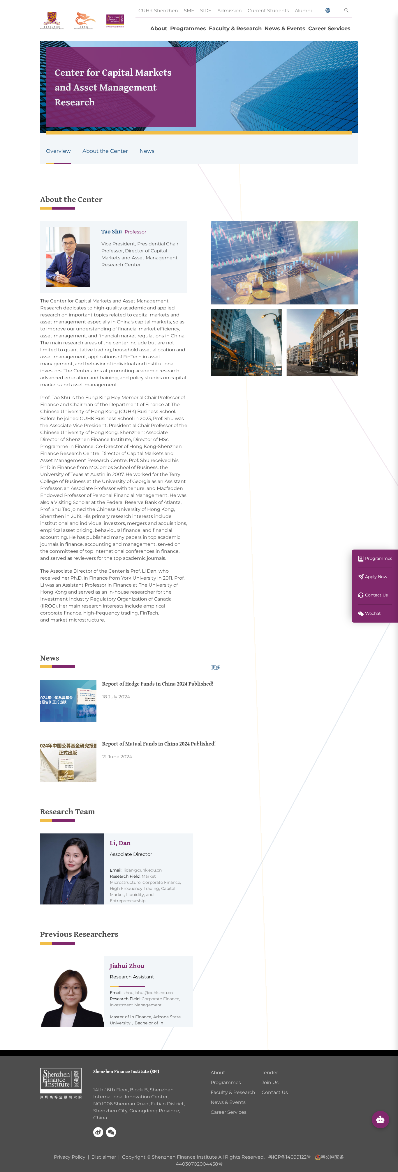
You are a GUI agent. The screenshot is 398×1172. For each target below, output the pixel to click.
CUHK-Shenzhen (158, 10)
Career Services (329, 28)
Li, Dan (120, 842)
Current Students (268, 10)
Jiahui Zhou (127, 965)
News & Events (285, 28)
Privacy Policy (70, 1157)
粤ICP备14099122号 (289, 1157)
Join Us (270, 1082)
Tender (270, 1072)
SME (189, 10)
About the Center (105, 151)
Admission (229, 10)
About (158, 28)
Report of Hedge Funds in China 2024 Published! (158, 684)
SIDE (206, 10)
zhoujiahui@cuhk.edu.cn (148, 992)
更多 (216, 667)
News (147, 151)
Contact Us (275, 1092)
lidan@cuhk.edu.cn (143, 870)
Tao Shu (111, 231)
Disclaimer (103, 1157)
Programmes (188, 28)
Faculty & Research (235, 28)
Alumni (303, 10)
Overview (58, 151)
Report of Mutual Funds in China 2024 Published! (159, 744)
